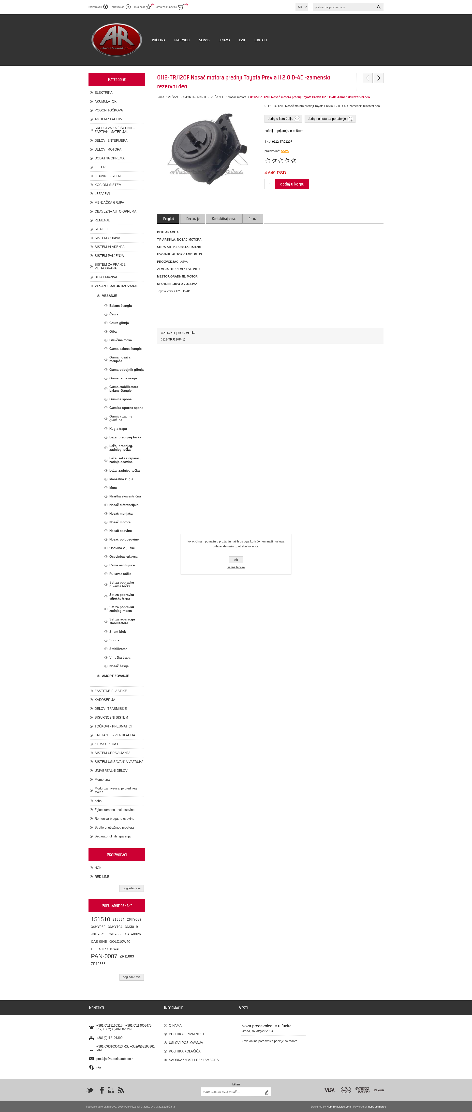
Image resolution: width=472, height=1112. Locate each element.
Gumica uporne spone (126, 408)
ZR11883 (127, 956)
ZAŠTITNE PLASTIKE (111, 691)
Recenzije (193, 218)
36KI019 (131, 927)
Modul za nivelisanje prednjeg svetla (116, 790)
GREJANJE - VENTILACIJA (115, 735)
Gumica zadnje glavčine (120, 418)
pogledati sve (132, 888)
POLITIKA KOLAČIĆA (185, 1051)
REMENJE (102, 220)
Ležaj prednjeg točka (125, 437)
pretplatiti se (268, 1092)
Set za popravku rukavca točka (121, 584)
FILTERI (100, 167)
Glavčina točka (120, 340)
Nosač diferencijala (123, 505)
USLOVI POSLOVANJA (186, 1043)
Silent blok (117, 631)
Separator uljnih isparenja (113, 836)
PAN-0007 (104, 956)
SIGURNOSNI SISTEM (111, 717)
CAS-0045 (99, 941)
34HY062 (98, 927)
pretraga (378, 7)
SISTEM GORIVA (107, 238)
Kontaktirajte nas (224, 218)
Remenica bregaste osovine (114, 818)
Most (113, 488)
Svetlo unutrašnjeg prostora (114, 827)
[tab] (168, 219)
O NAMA (175, 1025)
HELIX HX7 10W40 (105, 949)
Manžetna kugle (121, 479)
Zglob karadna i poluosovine (114, 810)
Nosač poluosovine (124, 539)
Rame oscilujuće (122, 565)
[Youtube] (111, 1090)
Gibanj (114, 331)
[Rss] (121, 1090)
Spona (114, 640)
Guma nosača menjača (119, 359)
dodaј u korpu (292, 184)
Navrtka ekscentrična (125, 496)
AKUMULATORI (106, 101)
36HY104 (115, 927)
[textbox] (343, 7)
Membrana (102, 779)
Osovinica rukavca (123, 556)
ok (236, 560)
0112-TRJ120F (171, 339)
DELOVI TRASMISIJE (111, 708)
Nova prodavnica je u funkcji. (268, 1026)
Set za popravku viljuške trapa (121, 596)
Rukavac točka (120, 574)
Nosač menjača (121, 513)
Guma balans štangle (125, 349)
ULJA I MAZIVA (106, 277)
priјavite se (118, 6)
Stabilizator (118, 649)
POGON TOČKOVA (109, 110)
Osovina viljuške (122, 548)
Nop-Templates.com (339, 1106)
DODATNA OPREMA (110, 158)
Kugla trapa (118, 429)
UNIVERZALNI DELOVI (112, 770)
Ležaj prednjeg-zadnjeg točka (121, 447)
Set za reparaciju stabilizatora (122, 621)
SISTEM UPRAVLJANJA (113, 753)
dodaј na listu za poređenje (327, 119)
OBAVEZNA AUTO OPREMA (115, 211)
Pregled (168, 218)
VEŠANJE (109, 296)
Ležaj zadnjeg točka (124, 470)
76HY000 (115, 934)
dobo (98, 801)
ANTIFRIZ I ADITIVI (109, 119)
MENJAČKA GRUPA (109, 202)
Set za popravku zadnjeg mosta (121, 609)
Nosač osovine (120, 531)
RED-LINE (102, 877)
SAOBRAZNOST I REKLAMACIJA (194, 1060)
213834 (118, 919)
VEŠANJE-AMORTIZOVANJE (116, 286)
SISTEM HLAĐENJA (110, 247)
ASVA (285, 151)
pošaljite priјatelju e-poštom (284, 131)
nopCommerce (377, 1106)
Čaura (113, 314)
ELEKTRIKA (104, 92)
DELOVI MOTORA (108, 149)
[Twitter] (90, 1090)
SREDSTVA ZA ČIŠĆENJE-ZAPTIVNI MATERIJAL (114, 130)
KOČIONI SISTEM (108, 185)
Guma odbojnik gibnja (126, 369)
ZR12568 (98, 964)
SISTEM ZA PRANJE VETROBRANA (110, 266)
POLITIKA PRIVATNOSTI (187, 1034)
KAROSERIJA (105, 700)
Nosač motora (120, 522)
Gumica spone (120, 399)
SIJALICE (102, 229)
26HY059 (134, 919)
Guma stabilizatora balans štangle (123, 388)
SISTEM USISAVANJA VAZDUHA (119, 762)
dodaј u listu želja (280, 119)
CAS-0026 (133, 934)
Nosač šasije (119, 666)
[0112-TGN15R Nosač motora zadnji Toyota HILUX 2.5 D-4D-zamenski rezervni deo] (368, 78)
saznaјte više (236, 567)
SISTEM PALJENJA (109, 256)
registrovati (95, 6)
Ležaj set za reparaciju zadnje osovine (126, 460)
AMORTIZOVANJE (115, 676)
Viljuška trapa (119, 657)
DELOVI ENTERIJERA (111, 140)
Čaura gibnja (119, 323)
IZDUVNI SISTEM (108, 176)
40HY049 (98, 934)
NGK (98, 868)
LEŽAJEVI (102, 194)
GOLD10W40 (119, 941)
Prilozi (253, 218)
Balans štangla (120, 306)
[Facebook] (100, 1090)
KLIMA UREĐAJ (106, 744)
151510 (100, 919)
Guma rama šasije (123, 378)
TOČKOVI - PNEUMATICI (113, 726)
